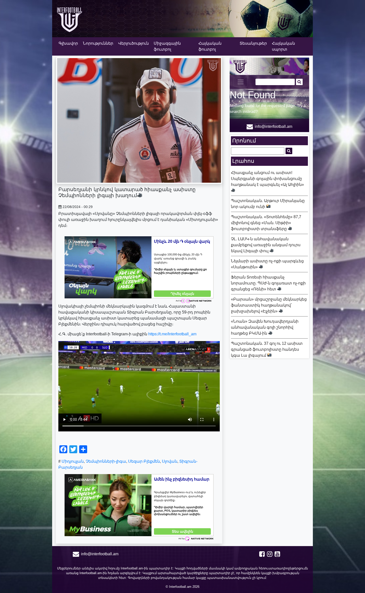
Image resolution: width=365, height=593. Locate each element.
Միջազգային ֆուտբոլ (167, 46)
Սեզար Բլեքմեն (144, 461)
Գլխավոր (68, 43)
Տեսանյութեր (253, 43)
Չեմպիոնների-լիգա (106, 461)
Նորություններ (98, 43)
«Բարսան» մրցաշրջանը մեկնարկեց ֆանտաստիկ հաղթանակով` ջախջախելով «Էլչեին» (269, 305)
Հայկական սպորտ (283, 46)
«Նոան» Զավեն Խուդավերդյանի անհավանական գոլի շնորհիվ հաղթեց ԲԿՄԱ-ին (264, 327)
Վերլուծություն (133, 43)
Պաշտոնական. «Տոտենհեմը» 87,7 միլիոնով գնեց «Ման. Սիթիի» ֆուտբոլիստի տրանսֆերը (266, 223)
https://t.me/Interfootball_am (172, 334)
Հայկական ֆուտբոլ (209, 46)
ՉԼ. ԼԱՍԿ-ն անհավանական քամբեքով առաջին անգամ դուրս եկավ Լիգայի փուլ (265, 245)
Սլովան (169, 461)
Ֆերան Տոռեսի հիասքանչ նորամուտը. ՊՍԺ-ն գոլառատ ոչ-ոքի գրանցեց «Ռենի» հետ (268, 283)
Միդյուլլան (73, 461)
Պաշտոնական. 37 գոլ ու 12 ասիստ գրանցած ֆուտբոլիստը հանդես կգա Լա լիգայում (267, 349)
